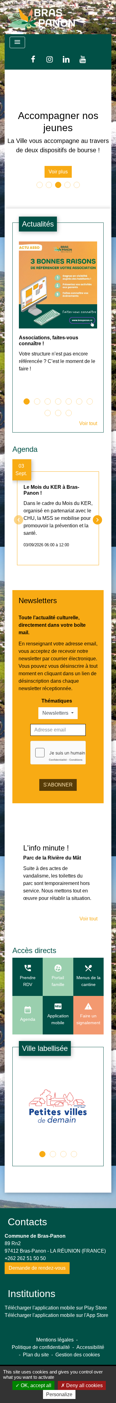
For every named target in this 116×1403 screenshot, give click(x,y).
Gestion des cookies (77, 1354)
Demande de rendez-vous (37, 1268)
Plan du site (36, 1354)
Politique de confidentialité (41, 1347)
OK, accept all (35, 1385)
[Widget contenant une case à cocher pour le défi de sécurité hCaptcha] (58, 752)
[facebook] (33, 59)
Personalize (59, 1394)
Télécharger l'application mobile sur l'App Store (56, 1315)
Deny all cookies (84, 1385)
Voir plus (58, 171)
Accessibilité (90, 1347)
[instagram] (49, 59)
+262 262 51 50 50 (25, 1258)
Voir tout (88, 423)
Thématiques (56, 701)
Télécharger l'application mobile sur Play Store (56, 1307)
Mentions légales (55, 1339)
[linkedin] (66, 59)
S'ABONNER (58, 784)
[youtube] (83, 59)
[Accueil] (40, 17)
